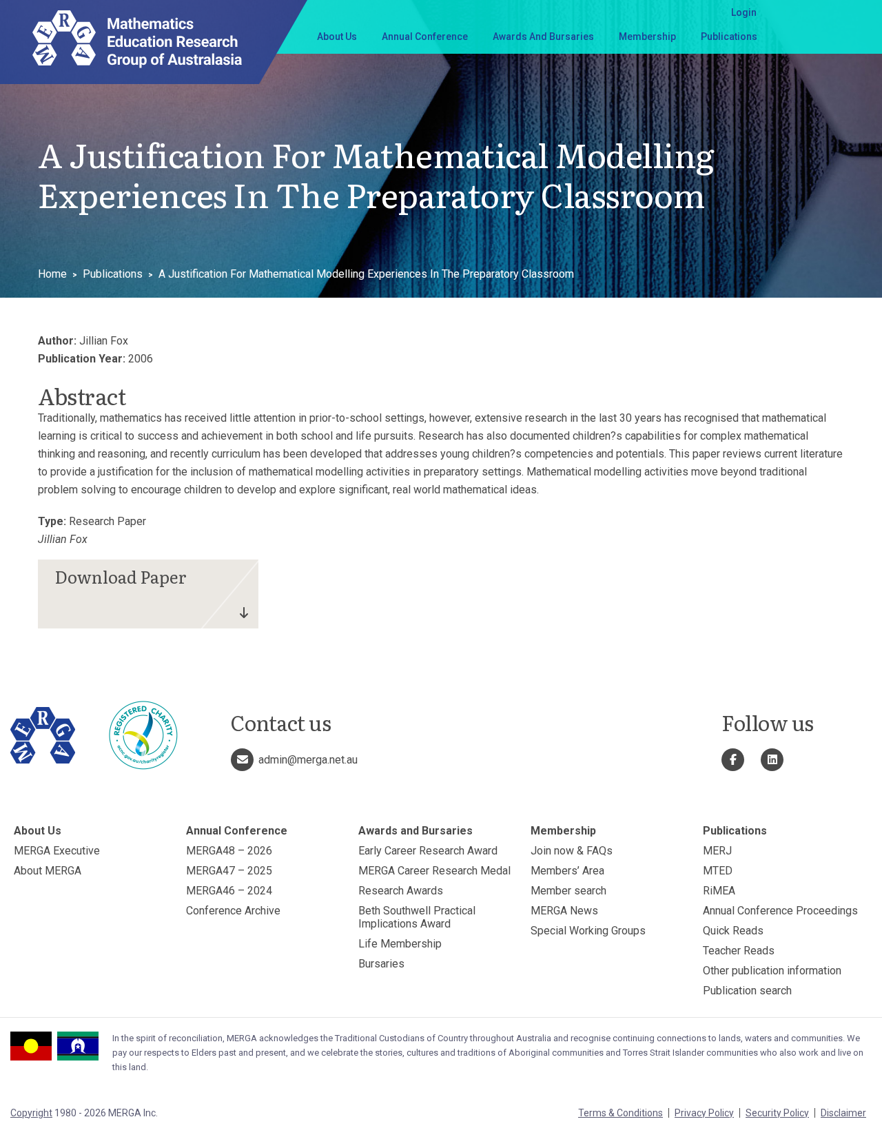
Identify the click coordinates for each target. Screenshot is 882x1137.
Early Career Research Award (428, 850)
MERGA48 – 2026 (229, 850)
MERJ (717, 850)
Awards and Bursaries (543, 36)
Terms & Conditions (620, 1112)
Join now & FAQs (572, 850)
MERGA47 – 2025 (229, 870)
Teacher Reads (739, 950)
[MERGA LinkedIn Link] (772, 759)
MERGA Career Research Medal (434, 870)
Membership (647, 36)
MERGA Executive (57, 850)
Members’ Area (567, 870)
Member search (568, 890)
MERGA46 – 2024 (229, 890)
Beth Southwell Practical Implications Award (416, 917)
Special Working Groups (588, 930)
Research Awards (400, 890)
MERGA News (564, 910)
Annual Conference (425, 36)
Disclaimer (843, 1112)
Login (744, 12)
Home (52, 273)
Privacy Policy (704, 1112)
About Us (337, 36)
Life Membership (400, 943)
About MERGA (47, 870)
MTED (717, 870)
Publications (729, 36)
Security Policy (777, 1112)
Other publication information (772, 970)
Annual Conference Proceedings (780, 910)
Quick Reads (733, 930)
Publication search (747, 990)
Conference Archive (233, 910)
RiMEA (719, 890)
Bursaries (381, 963)
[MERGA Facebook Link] (732, 759)
